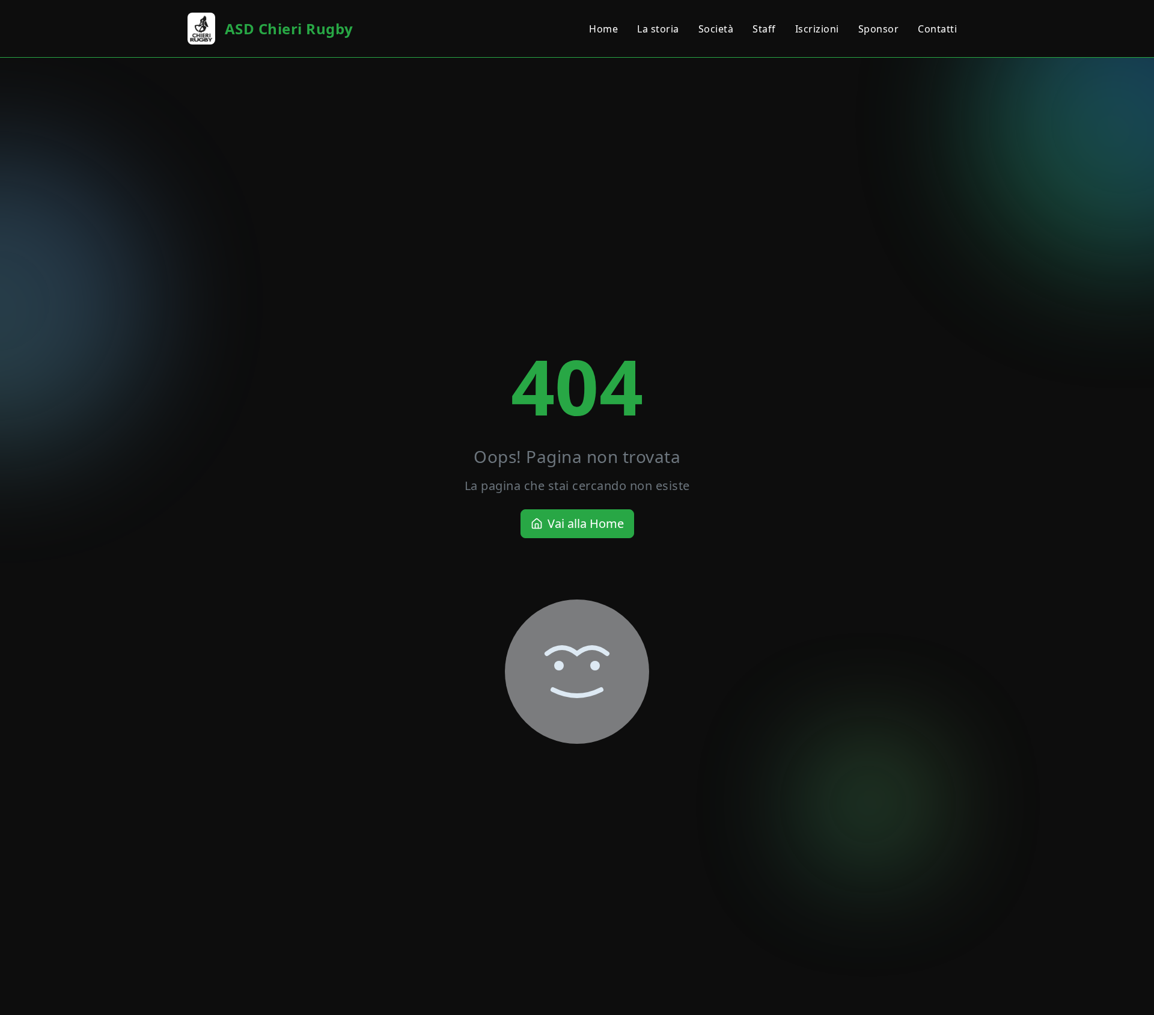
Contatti (937, 28)
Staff (764, 28)
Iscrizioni (817, 28)
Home (603, 28)
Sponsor (878, 28)
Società (716, 28)
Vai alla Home (586, 523)
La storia (658, 28)
